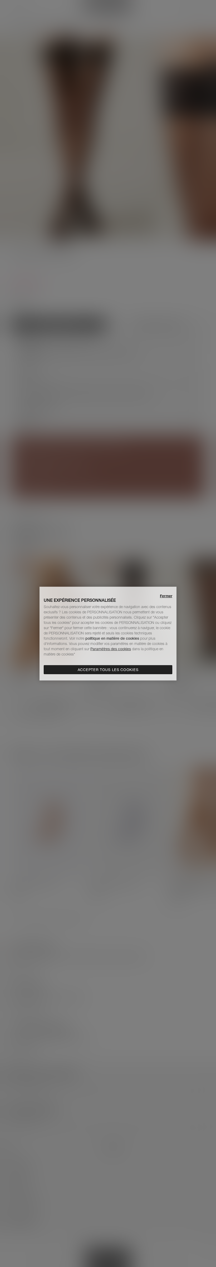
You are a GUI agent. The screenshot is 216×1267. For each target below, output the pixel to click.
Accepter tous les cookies (108, 669)
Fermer (166, 596)
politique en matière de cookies (112, 638)
